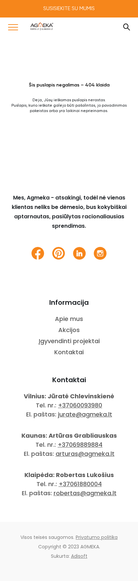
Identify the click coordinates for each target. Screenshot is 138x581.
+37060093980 (80, 405)
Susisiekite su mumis (69, 8)
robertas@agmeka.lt (85, 493)
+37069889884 (80, 444)
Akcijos (69, 330)
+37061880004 (80, 484)
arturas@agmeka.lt (85, 453)
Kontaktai (69, 352)
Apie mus (69, 319)
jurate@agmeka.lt (85, 414)
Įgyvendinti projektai (69, 341)
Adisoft (79, 556)
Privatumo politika (97, 537)
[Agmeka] (41, 26)
